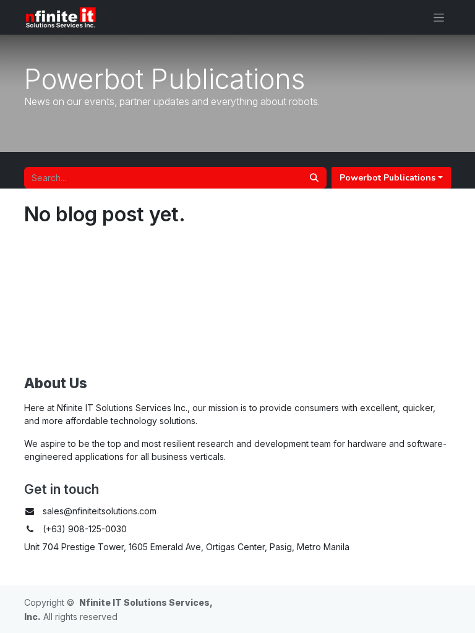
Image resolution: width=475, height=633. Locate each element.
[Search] (314, 178)
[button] (391, 178)
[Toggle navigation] (439, 17)
